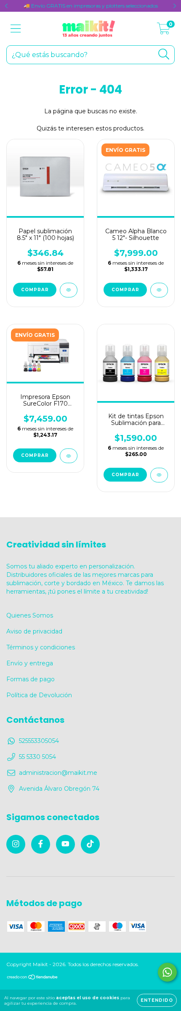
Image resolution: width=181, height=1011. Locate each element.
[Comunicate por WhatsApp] (167, 972)
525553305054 (39, 741)
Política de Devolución (39, 695)
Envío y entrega (29, 663)
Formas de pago (30, 679)
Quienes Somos (29, 615)
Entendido (157, 1000)
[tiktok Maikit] (90, 844)
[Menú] (15, 28)
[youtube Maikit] (65, 844)
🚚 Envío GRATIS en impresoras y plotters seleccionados (91, 6)
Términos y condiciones (40, 647)
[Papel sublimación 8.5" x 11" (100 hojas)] (68, 290)
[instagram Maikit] (15, 844)
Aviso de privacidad (34, 631)
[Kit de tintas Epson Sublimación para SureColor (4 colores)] (159, 475)
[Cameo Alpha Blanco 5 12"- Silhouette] (159, 290)
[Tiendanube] (32, 978)
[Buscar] (164, 54)
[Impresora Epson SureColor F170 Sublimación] (68, 455)
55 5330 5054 (37, 757)
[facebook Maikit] (40, 844)
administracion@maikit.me (58, 772)
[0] (163, 30)
